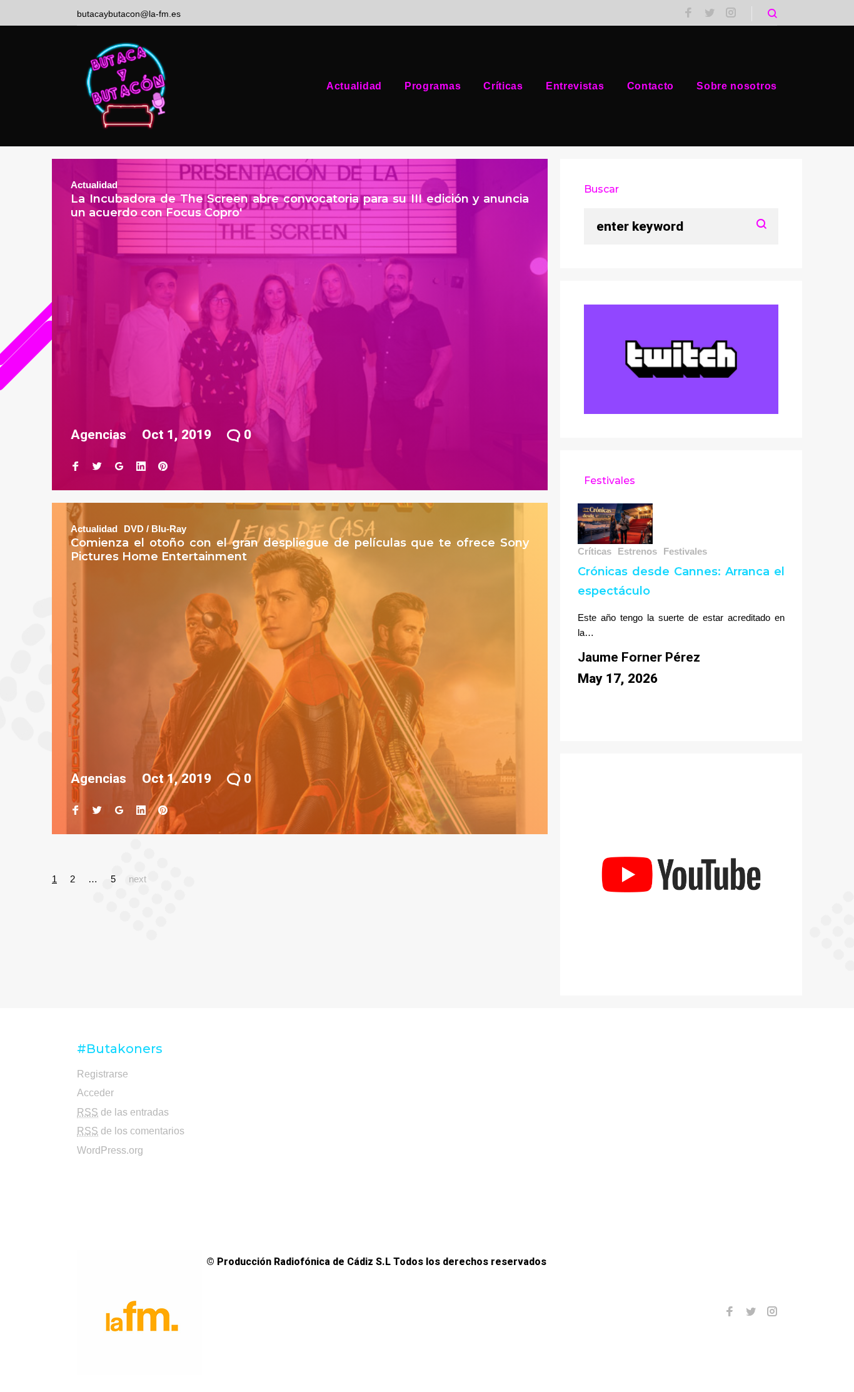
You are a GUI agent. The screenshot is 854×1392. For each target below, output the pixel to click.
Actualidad (354, 86)
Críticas (503, 86)
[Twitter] (710, 13)
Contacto (651, 86)
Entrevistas (575, 86)
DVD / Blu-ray (155, 528)
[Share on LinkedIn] (141, 466)
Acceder (95, 1092)
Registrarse (102, 1074)
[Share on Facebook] (75, 466)
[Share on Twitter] (97, 466)
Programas (432, 86)
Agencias (98, 434)
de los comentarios (130, 1131)
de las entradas (123, 1112)
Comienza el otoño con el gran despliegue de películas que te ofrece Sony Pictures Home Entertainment (300, 549)
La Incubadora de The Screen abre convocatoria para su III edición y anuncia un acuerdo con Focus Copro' (300, 205)
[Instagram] (731, 13)
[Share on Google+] (119, 466)
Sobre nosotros (736, 86)
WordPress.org (110, 1150)
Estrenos (637, 551)
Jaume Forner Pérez (639, 657)
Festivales (685, 551)
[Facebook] (688, 13)
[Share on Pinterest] (163, 466)
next (137, 879)
